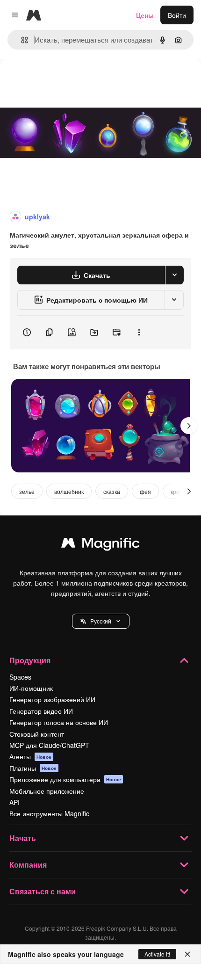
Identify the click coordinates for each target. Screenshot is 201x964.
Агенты (30, 756)
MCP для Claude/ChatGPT (49, 745)
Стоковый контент (36, 734)
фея (145, 491)
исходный (63, 80)
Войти (177, 15)
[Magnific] (100, 545)
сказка (111, 491)
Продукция (29, 660)
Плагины (33, 768)
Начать (22, 838)
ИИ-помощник (31, 688)
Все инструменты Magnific (49, 813)
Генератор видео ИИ (41, 711)
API (14, 802)
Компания (28, 864)
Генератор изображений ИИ (52, 699)
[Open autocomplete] (21, 39)
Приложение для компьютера (65, 779)
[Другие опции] (138, 332)
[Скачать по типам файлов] (174, 275)
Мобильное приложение (46, 791)
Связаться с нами (42, 891)
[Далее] (188, 425)
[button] (100, 621)
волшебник (69, 491)
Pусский (100, 621)
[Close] (187, 954)
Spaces (20, 676)
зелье (27, 491)
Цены (145, 15)
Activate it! (157, 954)
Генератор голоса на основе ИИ (58, 722)
